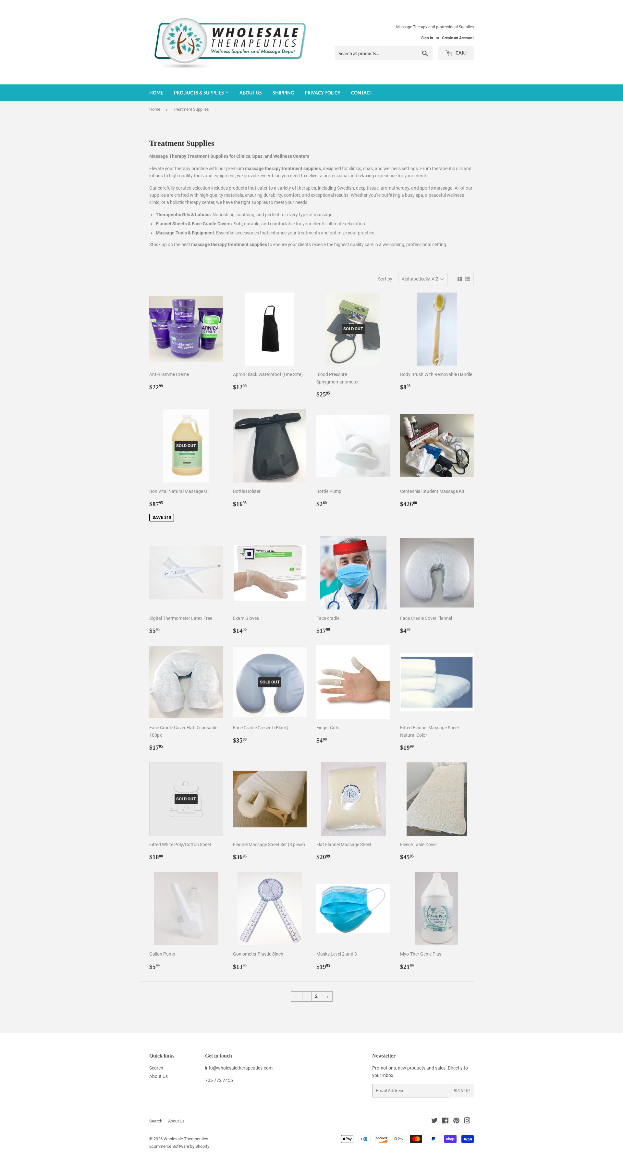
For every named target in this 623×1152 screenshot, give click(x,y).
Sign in (427, 38)
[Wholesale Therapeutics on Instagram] (467, 1121)
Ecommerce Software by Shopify (179, 1146)
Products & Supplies (199, 92)
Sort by (385, 279)
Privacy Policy (322, 92)
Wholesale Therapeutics (186, 1138)
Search (156, 1068)
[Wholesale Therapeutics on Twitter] (434, 1121)
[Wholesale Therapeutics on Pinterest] (456, 1121)
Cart (461, 53)
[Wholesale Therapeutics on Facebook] (445, 1121)
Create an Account (458, 38)
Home (156, 92)
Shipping (283, 92)
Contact (361, 92)
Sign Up (462, 1090)
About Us (250, 92)
